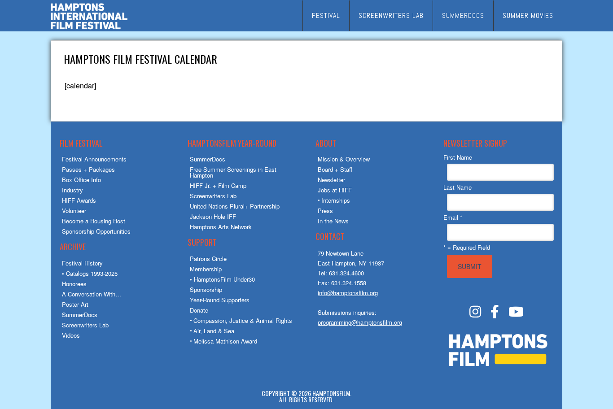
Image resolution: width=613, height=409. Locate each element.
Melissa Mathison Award (225, 341)
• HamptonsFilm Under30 (222, 279)
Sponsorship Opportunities (96, 231)
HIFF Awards (79, 200)
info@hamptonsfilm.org (348, 292)
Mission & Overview (344, 159)
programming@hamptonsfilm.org (360, 322)
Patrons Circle (208, 258)
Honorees (74, 283)
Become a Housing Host (93, 221)
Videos (71, 335)
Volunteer (74, 210)
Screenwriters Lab (85, 325)
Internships (335, 200)
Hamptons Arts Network (221, 226)
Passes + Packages (88, 169)
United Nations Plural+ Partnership (235, 206)
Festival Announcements (94, 159)
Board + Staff (335, 169)
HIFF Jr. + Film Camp (218, 185)
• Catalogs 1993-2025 (90, 273)
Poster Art (75, 304)
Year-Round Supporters (220, 300)
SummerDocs (79, 314)
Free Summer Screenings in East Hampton (233, 172)
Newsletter (331, 179)
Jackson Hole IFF (213, 216)
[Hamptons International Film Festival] (89, 28)
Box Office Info (81, 179)
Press (325, 210)
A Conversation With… (91, 294)
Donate (199, 310)
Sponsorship (206, 289)
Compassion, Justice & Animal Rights (242, 320)
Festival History (82, 263)
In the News (333, 221)
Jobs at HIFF (335, 190)
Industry (72, 190)
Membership (206, 269)
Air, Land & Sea (213, 330)
